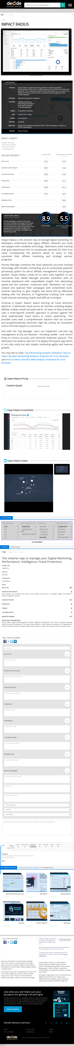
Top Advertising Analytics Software (43, 352)
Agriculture (64, 532)
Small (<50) (28, 526)
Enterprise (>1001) (28, 534)
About (5, 1029)
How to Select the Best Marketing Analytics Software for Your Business (36, 354)
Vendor (51, 1032)
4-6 (11, 532)
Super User (46, 529)
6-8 (11, 529)
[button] (5, 641)
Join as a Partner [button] (13, 1009)
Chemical (64, 534)
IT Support (46, 532)
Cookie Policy (30, 1032)
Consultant (46, 534)
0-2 (11, 537)
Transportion (64, 526)
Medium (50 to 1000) (28, 530)
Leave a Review (15, 547)
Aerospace (64, 529)
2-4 (11, 534)
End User (46, 526)
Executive (46, 537)
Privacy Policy (30, 1029)
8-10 (11, 526)
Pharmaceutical (64, 537)
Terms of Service (9, 1032)
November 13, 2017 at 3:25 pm (15, 552)
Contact (51, 1029)
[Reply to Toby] (2, 630)
